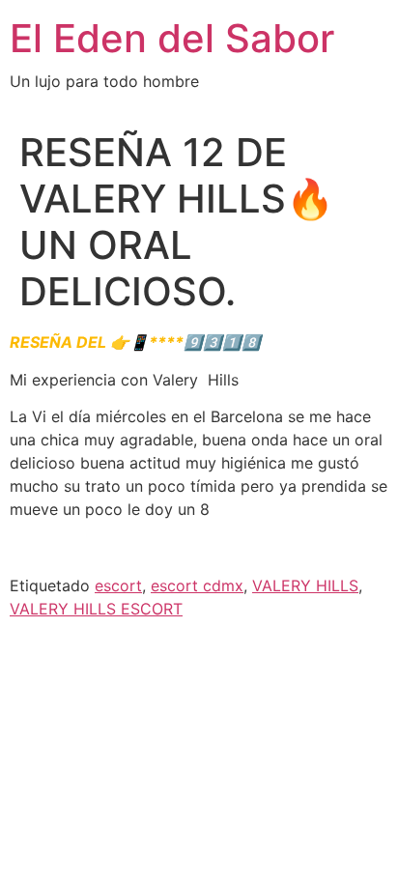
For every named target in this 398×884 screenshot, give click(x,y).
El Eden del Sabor (172, 38)
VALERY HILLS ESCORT (96, 608)
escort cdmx (197, 585)
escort (118, 585)
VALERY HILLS (305, 585)
